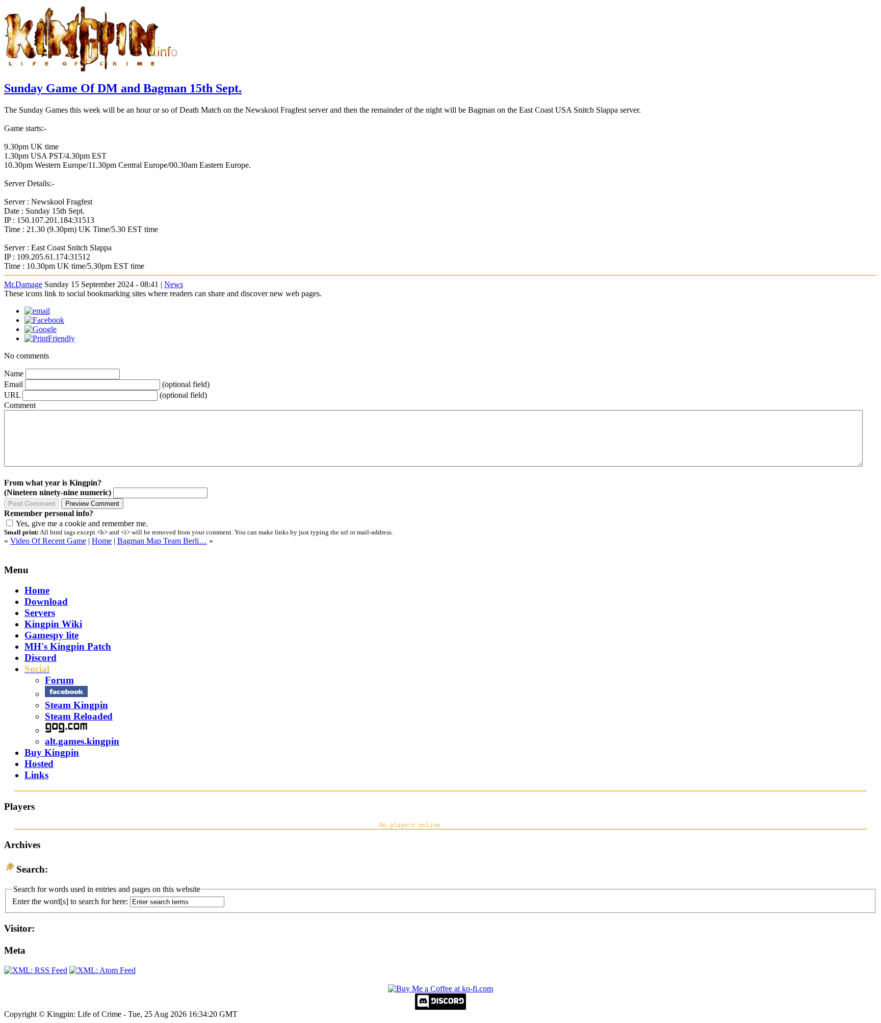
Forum (59, 680)
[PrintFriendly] (49, 338)
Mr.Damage (23, 284)
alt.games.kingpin (82, 741)
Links (36, 775)
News (173, 284)
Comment (20, 405)
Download (46, 601)
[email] (37, 310)
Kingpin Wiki (53, 624)
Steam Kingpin (76, 705)
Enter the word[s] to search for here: (70, 901)
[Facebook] (44, 320)
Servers (39, 612)
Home (102, 540)
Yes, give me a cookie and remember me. (82, 523)
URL (12, 395)
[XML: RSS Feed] (35, 970)
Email (13, 384)
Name (13, 373)
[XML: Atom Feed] (102, 970)
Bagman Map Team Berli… (162, 540)
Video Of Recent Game (48, 540)
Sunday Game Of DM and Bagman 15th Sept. (123, 88)
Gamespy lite (51, 635)
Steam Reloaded (79, 716)
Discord (40, 657)
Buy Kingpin (51, 752)
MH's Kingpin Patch (67, 646)
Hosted (39, 763)
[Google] (40, 329)
